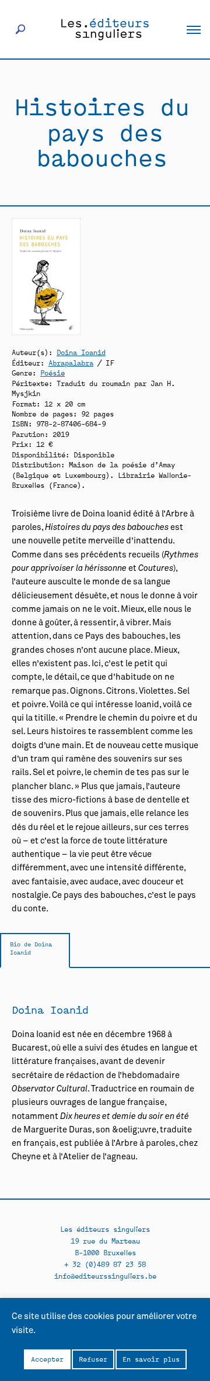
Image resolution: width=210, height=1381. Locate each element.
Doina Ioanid (81, 351)
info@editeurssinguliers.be (105, 1275)
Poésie (52, 372)
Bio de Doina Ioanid (31, 948)
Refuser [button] (93, 1359)
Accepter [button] (47, 1359)
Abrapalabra (70, 362)
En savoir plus (151, 1359)
